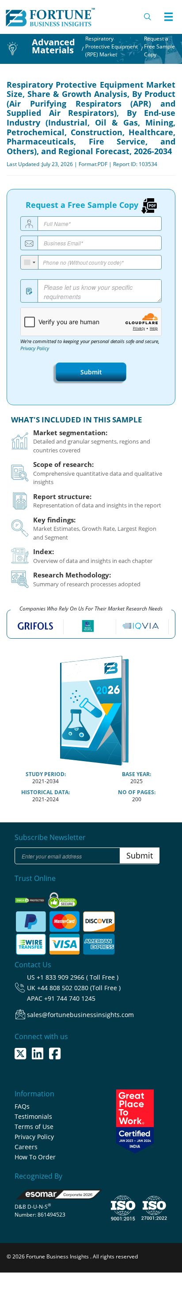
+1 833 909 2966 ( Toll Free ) (77, 977)
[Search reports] (148, 16)
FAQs (22, 1106)
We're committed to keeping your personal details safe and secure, (89, 345)
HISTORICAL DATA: (45, 792)
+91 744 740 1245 (69, 998)
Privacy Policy (34, 348)
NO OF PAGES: (136, 792)
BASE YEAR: (136, 774)
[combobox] (29, 262)
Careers (26, 1147)
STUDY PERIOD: (46, 774)
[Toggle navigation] (168, 17)
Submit (91, 372)
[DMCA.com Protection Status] (31, 897)
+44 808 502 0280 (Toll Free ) (79, 988)
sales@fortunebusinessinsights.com (80, 1014)
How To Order (35, 1157)
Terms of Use (34, 1126)
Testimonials (33, 1116)
